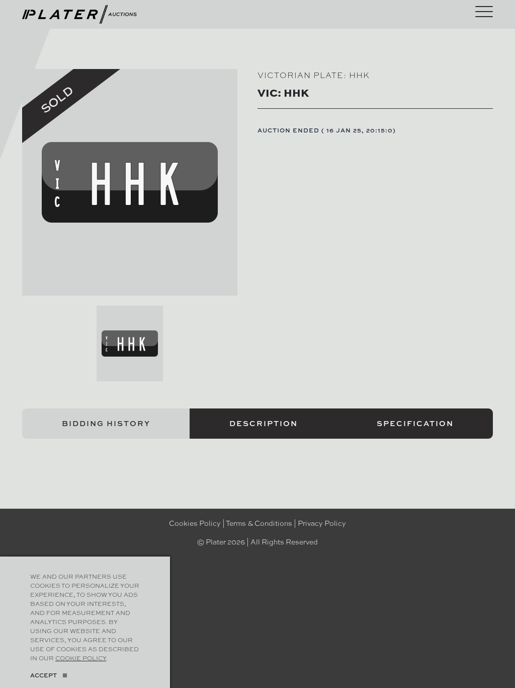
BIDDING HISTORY (106, 423)
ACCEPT (43, 675)
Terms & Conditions (259, 523)
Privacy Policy (322, 523)
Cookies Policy (195, 523)
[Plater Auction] (79, 13)
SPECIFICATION (415, 423)
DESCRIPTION (263, 423)
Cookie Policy (80, 657)
